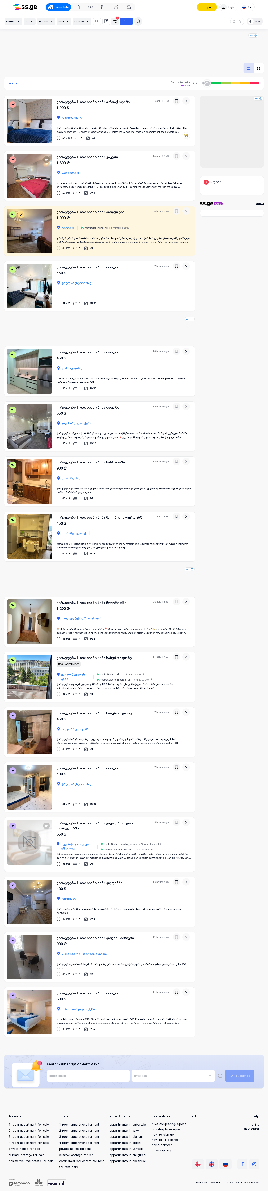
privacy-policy (161, 1150)
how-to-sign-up (163, 1134)
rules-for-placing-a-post (169, 1124)
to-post (209, 7)
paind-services (162, 1145)
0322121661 (250, 1129)
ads (251, 35)
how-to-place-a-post (167, 1129)
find (126, 21)
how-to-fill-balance (165, 1140)
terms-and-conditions (209, 1182)
